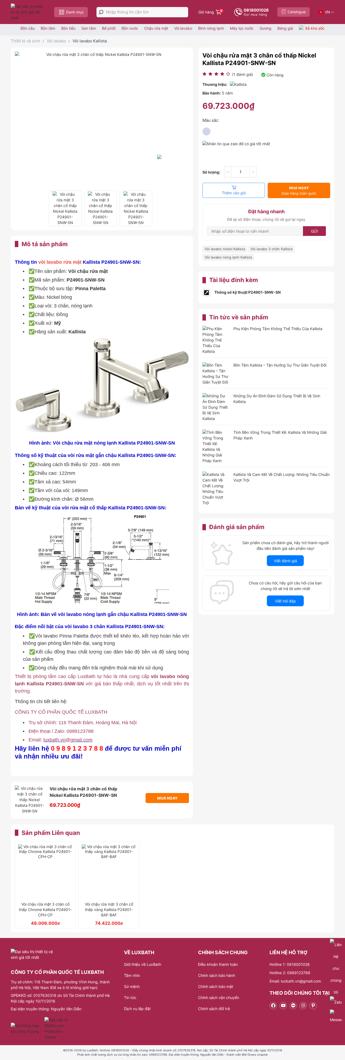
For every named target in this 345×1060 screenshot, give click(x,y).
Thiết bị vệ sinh (25, 40)
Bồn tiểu (68, 28)
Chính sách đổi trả (214, 1008)
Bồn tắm (48, 28)
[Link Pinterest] (313, 1005)
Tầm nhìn (132, 975)
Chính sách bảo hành (216, 975)
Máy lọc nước (242, 28)
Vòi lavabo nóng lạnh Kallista (228, 257)
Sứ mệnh (132, 986)
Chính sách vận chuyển (218, 997)
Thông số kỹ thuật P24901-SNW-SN (247, 292)
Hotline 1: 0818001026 (290, 964)
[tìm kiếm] (101, 12)
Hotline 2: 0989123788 (290, 972)
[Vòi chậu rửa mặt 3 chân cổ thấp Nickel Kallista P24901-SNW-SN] (65, 208)
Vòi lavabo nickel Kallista (225, 249)
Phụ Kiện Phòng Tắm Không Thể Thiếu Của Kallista (277, 328)
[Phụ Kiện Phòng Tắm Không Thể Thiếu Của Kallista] (215, 340)
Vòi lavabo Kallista (90, 40)
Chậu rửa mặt (156, 28)
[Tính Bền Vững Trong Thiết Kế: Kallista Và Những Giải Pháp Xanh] (215, 446)
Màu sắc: (210, 120)
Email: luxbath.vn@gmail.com (295, 981)
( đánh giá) (242, 74)
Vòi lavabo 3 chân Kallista (271, 249)
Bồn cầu (27, 28)
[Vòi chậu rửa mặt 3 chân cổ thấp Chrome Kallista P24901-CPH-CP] (45, 871)
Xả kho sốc (315, 28)
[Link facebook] (273, 1005)
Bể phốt (109, 28)
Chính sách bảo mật (215, 986)
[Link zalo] (293, 1005)
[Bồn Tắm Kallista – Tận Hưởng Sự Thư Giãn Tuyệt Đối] (215, 373)
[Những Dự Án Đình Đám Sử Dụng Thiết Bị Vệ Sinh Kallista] (215, 407)
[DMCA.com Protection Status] (57, 1028)
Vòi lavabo (183, 28)
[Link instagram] (303, 1005)
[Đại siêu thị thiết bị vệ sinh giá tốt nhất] (28, 12)
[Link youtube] (283, 1005)
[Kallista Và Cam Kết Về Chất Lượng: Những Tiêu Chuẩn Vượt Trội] (215, 489)
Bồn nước (130, 28)
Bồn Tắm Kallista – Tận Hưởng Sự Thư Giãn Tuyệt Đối (279, 365)
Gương (265, 28)
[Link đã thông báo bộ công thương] (27, 1028)
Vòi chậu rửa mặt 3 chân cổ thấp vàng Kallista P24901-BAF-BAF (109, 909)
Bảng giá (285, 28)
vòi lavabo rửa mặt (59, 262)
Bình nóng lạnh (211, 28)
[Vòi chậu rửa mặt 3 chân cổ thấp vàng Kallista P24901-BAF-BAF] (109, 871)
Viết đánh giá (285, 560)
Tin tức (130, 997)
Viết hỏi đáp (285, 601)
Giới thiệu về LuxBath (142, 964)
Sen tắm (88, 28)
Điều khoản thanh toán (218, 964)
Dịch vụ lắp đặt (137, 1008)
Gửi (314, 231)
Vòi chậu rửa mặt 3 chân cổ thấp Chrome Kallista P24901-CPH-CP (45, 909)
